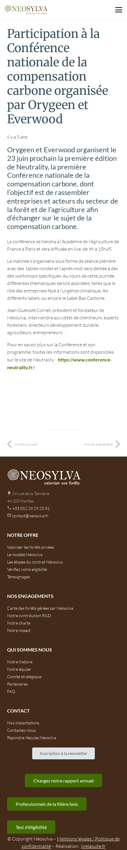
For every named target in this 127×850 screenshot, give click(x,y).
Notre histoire (19, 661)
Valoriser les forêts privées (30, 547)
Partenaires (17, 683)
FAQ (11, 691)
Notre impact (18, 630)
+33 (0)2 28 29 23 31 (31, 508)
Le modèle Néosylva (25, 554)
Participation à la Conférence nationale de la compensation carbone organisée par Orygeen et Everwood (57, 76)
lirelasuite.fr (93, 846)
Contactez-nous (21, 730)
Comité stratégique (24, 676)
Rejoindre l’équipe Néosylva (31, 737)
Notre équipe (19, 669)
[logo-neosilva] (26, 9)
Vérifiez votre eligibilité (27, 569)
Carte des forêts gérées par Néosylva (40, 608)
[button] (118, 9)
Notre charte (18, 622)
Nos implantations (23, 722)
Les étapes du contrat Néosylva (35, 561)
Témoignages (18, 576)
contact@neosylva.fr (30, 515)
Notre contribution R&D (29, 615)
